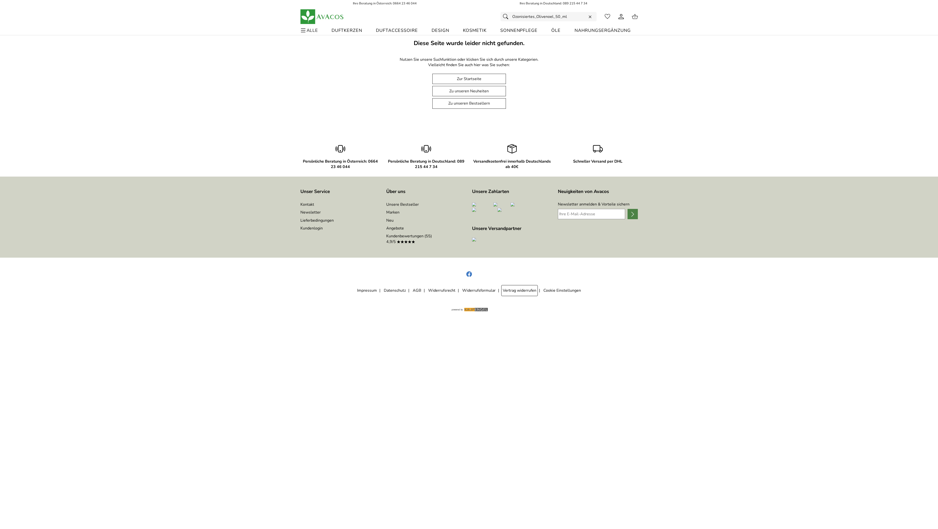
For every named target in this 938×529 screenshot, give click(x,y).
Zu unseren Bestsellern (469, 103)
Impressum (367, 290)
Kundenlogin (311, 228)
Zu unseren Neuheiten (469, 91)
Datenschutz (395, 290)
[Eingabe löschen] (590, 17)
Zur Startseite (469, 79)
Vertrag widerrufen (519, 290)
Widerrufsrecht (441, 290)
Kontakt (307, 204)
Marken (392, 212)
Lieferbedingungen (317, 220)
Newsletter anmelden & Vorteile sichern (594, 204)
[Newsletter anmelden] (633, 214)
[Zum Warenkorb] (635, 17)
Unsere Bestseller (402, 204)
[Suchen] (507, 16)
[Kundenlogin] (621, 17)
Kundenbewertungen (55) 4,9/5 (409, 238)
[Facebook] (469, 274)
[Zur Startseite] (322, 16)
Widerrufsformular (479, 290)
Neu (390, 220)
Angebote (395, 228)
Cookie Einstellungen (562, 290)
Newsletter (310, 212)
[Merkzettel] (607, 17)
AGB (417, 290)
